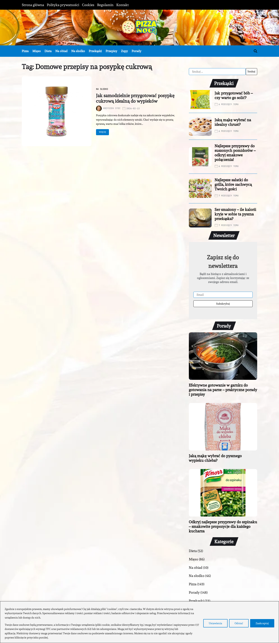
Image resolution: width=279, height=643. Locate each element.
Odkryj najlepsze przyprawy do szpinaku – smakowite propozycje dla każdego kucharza (223, 526)
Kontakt (122, 5)
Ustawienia (215, 623)
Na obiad (61, 51)
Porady (136, 51)
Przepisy (111, 51)
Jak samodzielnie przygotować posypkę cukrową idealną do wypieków (135, 98)
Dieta (48, 51)
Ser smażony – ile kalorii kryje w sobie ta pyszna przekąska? (235, 214)
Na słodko (78, 51)
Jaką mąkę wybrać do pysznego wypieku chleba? (215, 458)
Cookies (88, 5)
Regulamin (105, 5)
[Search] (255, 51)
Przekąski (95, 51)
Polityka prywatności (63, 5)
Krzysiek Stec (112, 108)
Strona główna (33, 5)
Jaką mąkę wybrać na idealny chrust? (233, 122)
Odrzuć (239, 623)
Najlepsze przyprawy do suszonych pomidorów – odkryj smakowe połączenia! (235, 153)
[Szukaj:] (217, 71)
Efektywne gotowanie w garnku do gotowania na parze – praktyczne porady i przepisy (223, 390)
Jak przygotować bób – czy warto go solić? (234, 95)
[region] (139, 622)
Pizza (25, 51)
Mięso (36, 51)
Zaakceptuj (262, 623)
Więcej (102, 132)
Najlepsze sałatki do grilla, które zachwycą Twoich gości (233, 184)
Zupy (124, 51)
